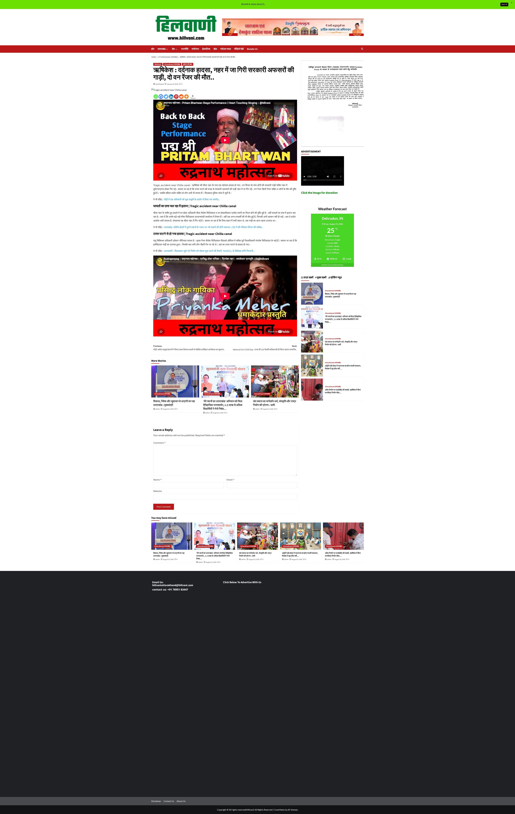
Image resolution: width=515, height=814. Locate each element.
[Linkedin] (171, 96)
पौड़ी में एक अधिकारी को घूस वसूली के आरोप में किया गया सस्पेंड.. (192, 199)
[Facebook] (161, 96)
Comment (159, 442)
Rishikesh (157, 64)
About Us (181, 801)
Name (157, 479)
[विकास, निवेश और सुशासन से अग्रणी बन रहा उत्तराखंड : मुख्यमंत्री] (175, 381)
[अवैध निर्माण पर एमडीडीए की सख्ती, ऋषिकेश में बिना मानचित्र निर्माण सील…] (312, 389)
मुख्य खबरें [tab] (321, 277)
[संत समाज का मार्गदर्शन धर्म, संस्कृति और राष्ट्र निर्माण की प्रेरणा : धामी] (275, 381)
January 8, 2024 (172, 84)
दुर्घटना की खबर (187, 64)
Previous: (189, 348)
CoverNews (279, 809)
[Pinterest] (176, 96)
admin (157, 409)
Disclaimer (156, 801)
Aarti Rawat (160, 84)
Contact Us (169, 801)
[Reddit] (181, 96)
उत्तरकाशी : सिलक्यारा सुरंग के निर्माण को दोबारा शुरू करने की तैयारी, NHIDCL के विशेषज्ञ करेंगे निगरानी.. (209, 250)
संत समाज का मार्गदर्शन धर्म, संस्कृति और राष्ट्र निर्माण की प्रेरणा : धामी (274, 403)
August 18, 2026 (340, 559)
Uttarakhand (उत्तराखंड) (172, 64)
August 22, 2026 (168, 409)
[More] (186, 96)
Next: (265, 348)
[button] (362, 49)
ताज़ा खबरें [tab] (308, 277)
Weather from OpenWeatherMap (332, 265)
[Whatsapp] (156, 96)
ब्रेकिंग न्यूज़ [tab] (336, 277)
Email (230, 479)
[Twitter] (166, 96)
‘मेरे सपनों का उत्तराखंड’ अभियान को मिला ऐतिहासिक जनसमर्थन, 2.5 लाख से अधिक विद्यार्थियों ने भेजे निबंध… (222, 405)
